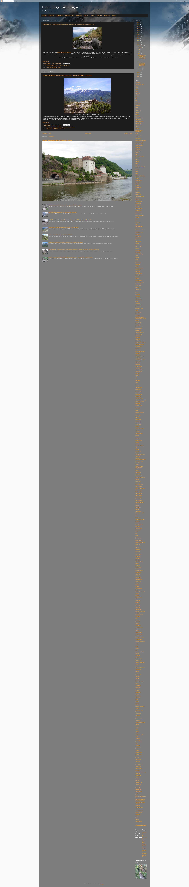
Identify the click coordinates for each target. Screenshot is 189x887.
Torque (137, 727)
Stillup (136, 699)
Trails (136, 736)
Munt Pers (137, 507)
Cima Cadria (138, 199)
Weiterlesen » (46, 61)
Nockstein (137, 521)
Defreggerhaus (138, 226)
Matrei (136, 470)
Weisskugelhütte (139, 807)
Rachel (137, 575)
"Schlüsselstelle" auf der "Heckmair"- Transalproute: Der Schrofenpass (65, 205)
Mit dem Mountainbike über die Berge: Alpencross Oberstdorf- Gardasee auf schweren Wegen (71, 257)
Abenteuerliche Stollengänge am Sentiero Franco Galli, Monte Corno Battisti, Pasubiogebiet (67, 75)
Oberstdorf (137, 530)
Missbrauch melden (140, 825)
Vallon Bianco (138, 768)
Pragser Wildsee (139, 570)
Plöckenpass (138, 567)
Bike (136, 154)
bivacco (137, 169)
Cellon (136, 198)
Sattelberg (137, 616)
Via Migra (137, 778)
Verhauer (137, 773)
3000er (137, 95)
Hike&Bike (137, 353)
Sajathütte (137, 607)
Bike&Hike (137, 157)
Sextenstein (138, 669)
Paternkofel (138, 549)
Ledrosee (61, 65)
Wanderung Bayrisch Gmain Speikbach (140, 800)
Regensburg (138, 583)
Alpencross (138, 119)
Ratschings (138, 581)
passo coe (137, 544)
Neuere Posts (46, 133)
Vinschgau (137, 786)
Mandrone (137, 456)
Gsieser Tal (138, 330)
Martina (137, 464)
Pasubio (65, 127)
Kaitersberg (138, 396)
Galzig (136, 292)
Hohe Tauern (138, 366)
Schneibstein (138, 635)
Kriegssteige (138, 424)
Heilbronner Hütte (139, 344)
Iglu (136, 377)
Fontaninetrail (138, 273)
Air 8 (136, 107)
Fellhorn (137, 261)
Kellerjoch (137, 408)
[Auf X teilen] (67, 63)
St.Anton (137, 690)
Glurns (137, 320)
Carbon (137, 190)
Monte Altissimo (139, 484)
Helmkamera (138, 346)
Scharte (137, 623)
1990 (136, 86)
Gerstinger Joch (139, 308)
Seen (136, 650)
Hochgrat (137, 362)
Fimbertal (137, 271)
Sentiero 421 (138, 660)
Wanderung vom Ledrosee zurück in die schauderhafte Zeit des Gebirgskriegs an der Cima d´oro (68, 24)
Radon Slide (138, 577)
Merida (137, 479)
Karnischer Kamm (139, 401)
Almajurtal (137, 116)
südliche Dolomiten (139, 706)
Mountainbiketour (139, 502)
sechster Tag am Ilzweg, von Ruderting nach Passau (57, 140)
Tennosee (137, 715)
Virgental (137, 787)
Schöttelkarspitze (139, 637)
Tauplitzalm (138, 713)
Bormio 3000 (138, 180)
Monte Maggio (138, 493)
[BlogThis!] (65, 63)
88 (136, 100)
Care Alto (137, 192)
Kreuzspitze (138, 422)
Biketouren (137, 165)
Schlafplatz (138, 625)
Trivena (137, 750)
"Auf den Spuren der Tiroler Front (64, 52)
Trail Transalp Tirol (139, 734)
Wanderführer (138, 791)
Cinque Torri (138, 210)
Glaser (137, 313)
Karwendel (137, 403)
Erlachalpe (137, 250)
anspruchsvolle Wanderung (138, 131)
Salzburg (137, 613)
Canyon (137, 189)
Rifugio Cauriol (138, 597)
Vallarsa (73, 127)
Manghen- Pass (139, 461)
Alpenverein (138, 123)
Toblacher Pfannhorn (140, 722)
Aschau (137, 136)
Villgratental (138, 784)
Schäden (137, 620)
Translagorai (138, 740)
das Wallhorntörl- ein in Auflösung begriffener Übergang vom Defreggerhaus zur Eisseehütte (70, 219)
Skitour (137, 678)
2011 (136, 89)
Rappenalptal (138, 579)
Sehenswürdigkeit (139, 651)
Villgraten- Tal (138, 782)
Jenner (137, 385)
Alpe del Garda (138, 117)
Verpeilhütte (138, 775)
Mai (139, 53)
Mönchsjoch (138, 483)
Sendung (137, 655)
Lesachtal (137, 444)
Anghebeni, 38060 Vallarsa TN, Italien (56, 128)
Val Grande (138, 759)
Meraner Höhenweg (140, 477)
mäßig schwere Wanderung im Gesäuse (139, 467)
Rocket (137, 602)
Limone (137, 449)
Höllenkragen (138, 371)
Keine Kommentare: (56, 63)
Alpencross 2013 (139, 121)
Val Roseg (137, 761)
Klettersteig (138, 419)
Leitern (137, 442)
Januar (140, 70)
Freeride (114, 15)
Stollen (68, 127)
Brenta (137, 185)
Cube (136, 219)
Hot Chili (137, 373)
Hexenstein (138, 348)
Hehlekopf (137, 339)
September (141, 45)
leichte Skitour (138, 440)
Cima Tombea (138, 206)
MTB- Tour (137, 505)
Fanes (136, 259)
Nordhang (137, 522)
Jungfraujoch (138, 392)
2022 (138, 30)
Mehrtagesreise (139, 475)
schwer (137, 644)
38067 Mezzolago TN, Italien (54, 67)
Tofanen (137, 724)
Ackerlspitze (138, 103)
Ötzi (136, 533)
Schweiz (137, 643)
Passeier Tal (138, 538)
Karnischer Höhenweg (140, 399)
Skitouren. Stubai (139, 681)
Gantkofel (137, 294)
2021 (138, 32)
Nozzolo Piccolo (139, 524)
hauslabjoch (138, 335)
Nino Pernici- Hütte (139, 519)
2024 (138, 26)
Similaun (137, 673)
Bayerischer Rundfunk (140, 140)
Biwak (136, 171)
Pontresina (137, 568)
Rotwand (137, 605)
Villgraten (137, 780)
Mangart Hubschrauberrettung (140, 459)
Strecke (137, 703)
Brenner (137, 183)
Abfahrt (137, 102)
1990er (137, 87)
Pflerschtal (137, 560)
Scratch (137, 648)
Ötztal (136, 535)
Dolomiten (137, 228)
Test (136, 717)
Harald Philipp (138, 334)
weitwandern (138, 809)
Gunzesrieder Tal (139, 332)
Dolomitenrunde (139, 232)
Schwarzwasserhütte (140, 641)
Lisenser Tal (138, 451)
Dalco (136, 224)
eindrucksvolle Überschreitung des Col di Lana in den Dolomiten (63, 227)
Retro (136, 590)
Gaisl (136, 291)
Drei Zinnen (138, 236)
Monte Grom (138, 491)
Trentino (137, 748)
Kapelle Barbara (139, 398)
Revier (137, 593)
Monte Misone (138, 495)
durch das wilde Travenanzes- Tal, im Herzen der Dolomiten (62, 212)
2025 (138, 24)
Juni (139, 51)
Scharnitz (137, 621)
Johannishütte (138, 387)
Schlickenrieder (139, 627)
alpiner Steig (138, 125)
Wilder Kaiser (138, 812)
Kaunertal (137, 407)
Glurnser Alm (138, 322)
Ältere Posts (128, 133)
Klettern (137, 417)
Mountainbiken (138, 500)
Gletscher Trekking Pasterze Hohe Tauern (140, 318)
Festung (137, 266)
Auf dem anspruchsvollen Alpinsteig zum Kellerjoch (60, 234)
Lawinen (137, 435)
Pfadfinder (137, 556)
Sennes (137, 657)
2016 (138, 42)
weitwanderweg (139, 810)
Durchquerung (138, 239)
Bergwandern (138, 150)
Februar (140, 68)
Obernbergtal (138, 528)
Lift (136, 447)
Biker (136, 163)
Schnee (137, 630)
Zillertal (137, 819)
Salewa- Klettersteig (140, 611)
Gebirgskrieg (55, 65)
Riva (136, 598)
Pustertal (137, 574)
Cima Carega (138, 201)
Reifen (137, 584)
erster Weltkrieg (139, 253)
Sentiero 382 (138, 658)
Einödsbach (138, 241)
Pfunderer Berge (139, 561)
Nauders (137, 517)
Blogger (102, 884)
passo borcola (138, 540)
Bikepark (137, 161)
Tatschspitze (138, 711)
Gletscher (137, 315)
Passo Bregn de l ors (140, 542)
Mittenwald (137, 481)
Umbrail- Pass (138, 756)
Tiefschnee (138, 720)
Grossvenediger (139, 326)
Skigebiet (137, 676)
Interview (137, 380)
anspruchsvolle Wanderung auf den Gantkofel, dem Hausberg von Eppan (66, 242)
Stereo (137, 694)
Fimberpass (138, 269)
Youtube (137, 816)
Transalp (92, 15)
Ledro (136, 436)
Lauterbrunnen (138, 433)
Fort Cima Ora (138, 275)
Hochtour (137, 364)
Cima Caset (138, 203)
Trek (136, 743)
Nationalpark (138, 511)
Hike (136, 349)
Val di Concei (138, 757)
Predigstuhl (138, 572)
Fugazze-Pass (138, 283)
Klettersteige (107, 15)
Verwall (137, 777)
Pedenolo (137, 552)
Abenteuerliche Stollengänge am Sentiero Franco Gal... (141, 63)
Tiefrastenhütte (138, 718)
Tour (136, 729)
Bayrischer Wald (139, 143)
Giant (136, 310)
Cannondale (138, 187)
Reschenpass (138, 588)
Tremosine (137, 747)
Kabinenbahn (138, 394)
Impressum (99, 15)
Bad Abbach (138, 138)
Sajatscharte (138, 609)
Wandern (137, 793)
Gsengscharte (138, 328)
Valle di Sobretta (139, 764)
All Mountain (138, 110)
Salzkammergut (139, 614)
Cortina (137, 217)
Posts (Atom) (51, 136)
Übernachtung (138, 752)
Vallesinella (138, 766)
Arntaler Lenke (138, 135)
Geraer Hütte (138, 306)
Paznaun (137, 551)
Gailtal (136, 287)
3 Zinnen (137, 93)
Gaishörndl (138, 289)
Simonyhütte (138, 674)
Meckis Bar (138, 474)
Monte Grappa (138, 490)
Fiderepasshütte (139, 268)
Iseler (136, 384)
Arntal (136, 133)
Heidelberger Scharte (140, 342)
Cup (136, 220)
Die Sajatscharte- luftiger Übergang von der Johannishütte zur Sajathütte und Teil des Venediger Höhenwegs (74, 249)
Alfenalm (137, 109)
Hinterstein (137, 355)
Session (137, 664)
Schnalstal (137, 628)
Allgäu (136, 114)
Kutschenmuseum (139, 428)
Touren (137, 731)
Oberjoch (137, 526)
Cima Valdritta (138, 208)
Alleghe (137, 112)
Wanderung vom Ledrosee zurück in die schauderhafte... (142, 58)
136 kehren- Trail (139, 84)
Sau (136, 618)
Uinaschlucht (138, 754)
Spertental (137, 687)
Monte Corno (138, 486)
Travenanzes (138, 741)
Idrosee (137, 375)
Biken (136, 159)
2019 (138, 36)
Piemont (137, 563)
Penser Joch (138, 554)
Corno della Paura (139, 215)
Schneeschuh (138, 632)
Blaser (136, 173)
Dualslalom (138, 238)
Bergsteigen (51, 15)
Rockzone (137, 604)
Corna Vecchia (138, 213)
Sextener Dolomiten (140, 667)
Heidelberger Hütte (139, 341)
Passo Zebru (138, 545)
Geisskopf (137, 303)
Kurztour (137, 426)
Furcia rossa (138, 285)
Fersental (137, 264)
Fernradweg (138, 262)
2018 (138, 38)
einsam (137, 243)
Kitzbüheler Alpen (139, 412)
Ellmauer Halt (138, 246)
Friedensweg (138, 280)
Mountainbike (60, 15)
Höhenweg (137, 368)
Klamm (137, 414)
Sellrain (137, 653)
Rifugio (137, 595)
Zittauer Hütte (138, 821)
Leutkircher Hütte (139, 445)
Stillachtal (137, 697)
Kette (136, 410)
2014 (138, 72)
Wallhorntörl (138, 789)
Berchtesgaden (139, 145)
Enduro (137, 248)
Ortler (136, 531)
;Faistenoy (137, 82)
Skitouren (86, 15)
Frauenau (137, 276)
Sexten (137, 665)
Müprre (137, 509)
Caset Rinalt (138, 194)
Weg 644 (137, 805)
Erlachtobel (138, 252)
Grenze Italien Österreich (138, 324)
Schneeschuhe (138, 634)
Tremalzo (137, 745)
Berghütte (137, 147)
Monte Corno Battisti (57, 127)
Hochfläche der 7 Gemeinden (139, 357)
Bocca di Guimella (139, 175)
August (140, 47)
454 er (137, 96)
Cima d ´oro (49, 65)
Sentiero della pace (69, 15)
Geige (136, 301)
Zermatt (137, 817)
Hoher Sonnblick (139, 369)
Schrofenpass (138, 639)
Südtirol (137, 708)
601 (136, 98)
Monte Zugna (138, 497)
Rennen (137, 586)
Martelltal (137, 462)
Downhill (137, 234)
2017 (138, 40)
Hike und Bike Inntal (140, 351)
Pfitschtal (137, 558)
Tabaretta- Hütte (139, 710)
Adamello (137, 105)
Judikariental (138, 389)
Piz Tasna (137, 565)
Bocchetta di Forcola (140, 176)
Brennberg (137, 182)
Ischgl (136, 382)
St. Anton (137, 688)
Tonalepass (138, 726)
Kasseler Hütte (138, 405)
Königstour (137, 421)
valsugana (137, 770)
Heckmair (137, 337)
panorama (137, 537)
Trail (136, 733)
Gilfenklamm (138, 312)
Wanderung (66, 65)
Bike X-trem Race (139, 156)
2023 (138, 28)
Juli (139, 49)
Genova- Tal (138, 305)
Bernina (137, 152)
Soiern (137, 683)
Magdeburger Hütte (140, 454)
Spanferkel (137, 685)
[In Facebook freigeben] (68, 63)
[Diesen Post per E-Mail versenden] (64, 63)
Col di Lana (138, 212)
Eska (136, 255)
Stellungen (137, 692)
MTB (136, 504)
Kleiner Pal (137, 415)
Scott (136, 646)
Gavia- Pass (138, 298)
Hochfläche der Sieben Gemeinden (140, 360)
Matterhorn (138, 472)
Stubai (136, 704)
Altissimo (137, 126)
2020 (138, 34)
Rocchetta (137, 600)
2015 (138, 44)
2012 (138, 76)
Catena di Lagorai (139, 196)
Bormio (137, 178)
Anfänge (137, 128)
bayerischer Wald (139, 142)
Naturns (137, 515)
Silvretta (137, 671)
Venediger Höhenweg (140, 771)
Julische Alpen (138, 391)
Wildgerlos (137, 814)
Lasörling (137, 431)
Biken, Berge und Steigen (60, 7)
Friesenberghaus (139, 282)
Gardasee (137, 296)
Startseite (44, 15)
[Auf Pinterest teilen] (69, 63)
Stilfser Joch (138, 696)
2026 (138, 22)
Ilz (136, 378)
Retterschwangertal (140, 591)
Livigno (137, 452)
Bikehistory (79, 15)
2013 (138, 74)
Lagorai (137, 429)
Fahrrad (137, 257)
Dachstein (137, 222)
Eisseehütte (138, 245)
